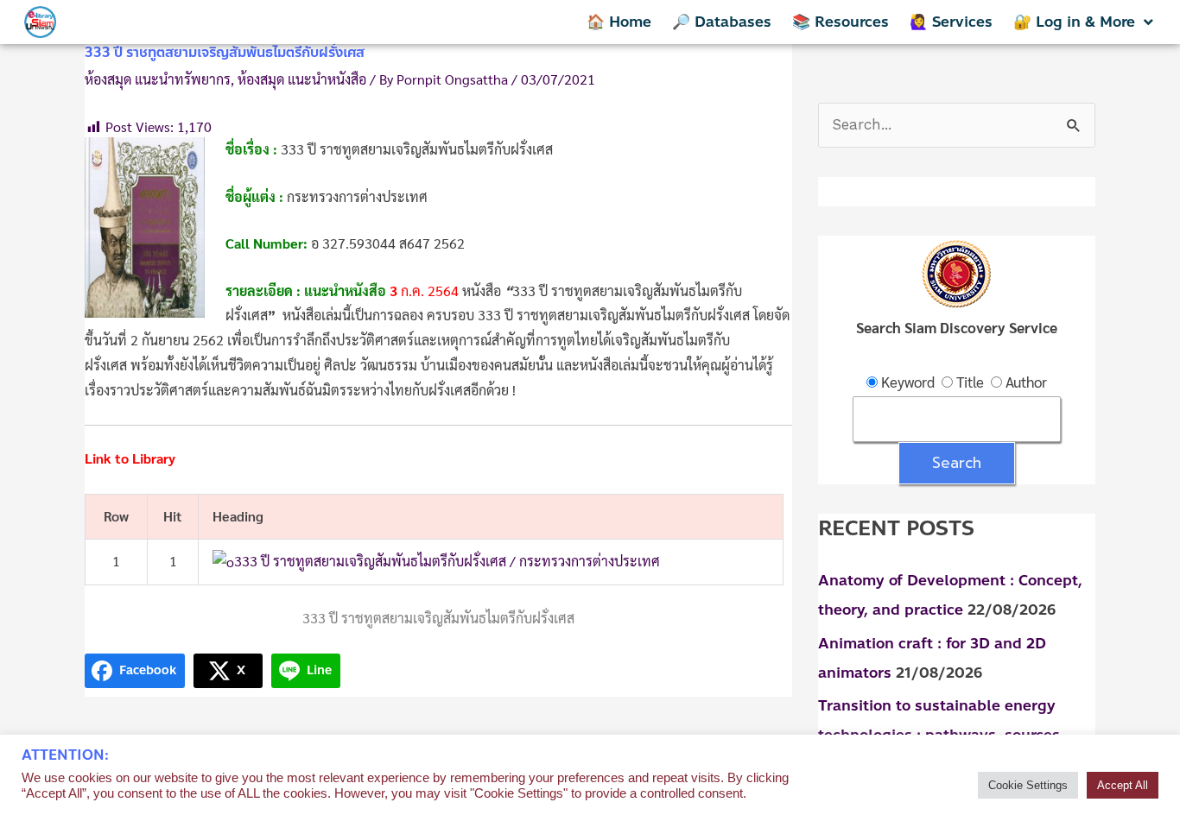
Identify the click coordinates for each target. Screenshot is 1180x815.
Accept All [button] (1122, 785)
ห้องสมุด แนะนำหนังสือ (302, 79)
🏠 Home (619, 21)
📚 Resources (840, 21)
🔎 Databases (721, 21)
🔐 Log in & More (1074, 21)
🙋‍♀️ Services (951, 21)
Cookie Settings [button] (1028, 785)
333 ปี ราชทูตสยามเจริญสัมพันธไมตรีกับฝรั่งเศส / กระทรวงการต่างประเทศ (447, 561)
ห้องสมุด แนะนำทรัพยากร (158, 79)
